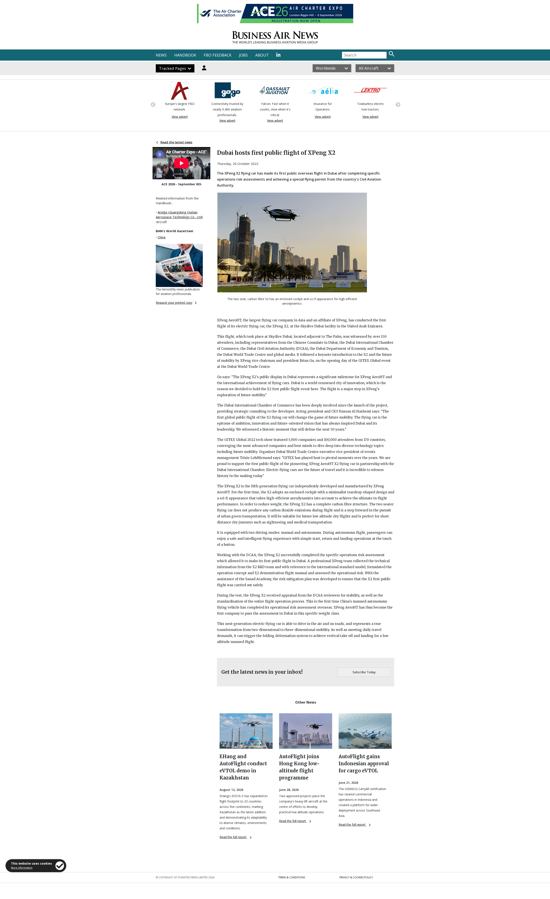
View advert (180, 117)
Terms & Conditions (291, 877)
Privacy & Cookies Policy (356, 877)
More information (21, 868)
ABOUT (262, 55)
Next (397, 104)
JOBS (243, 55)
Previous (152, 104)
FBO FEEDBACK (217, 55)
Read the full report (233, 837)
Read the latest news (176, 142)
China (161, 237)
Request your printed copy (174, 303)
